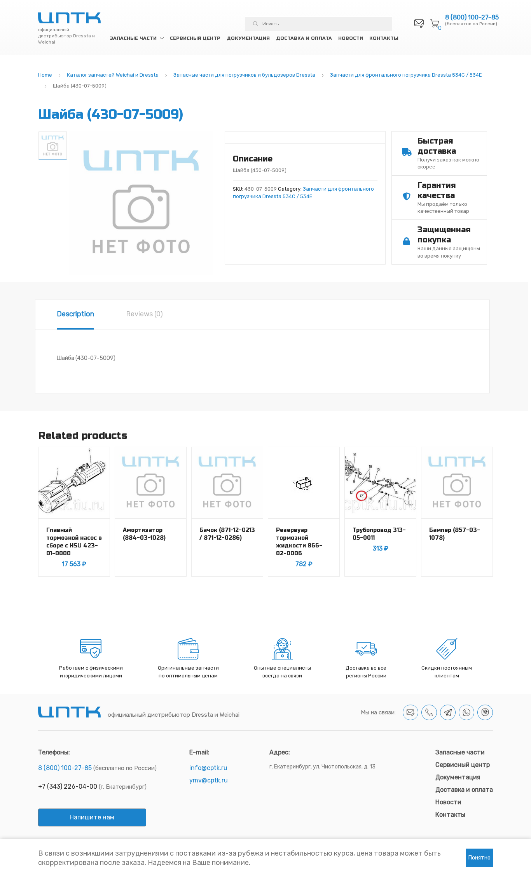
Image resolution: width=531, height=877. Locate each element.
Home (45, 75)
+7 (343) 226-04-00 (67, 786)
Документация (248, 38)
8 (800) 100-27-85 (472, 17)
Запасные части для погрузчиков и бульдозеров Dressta (244, 75)
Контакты (383, 38)
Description (75, 314)
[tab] (75, 315)
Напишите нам (92, 817)
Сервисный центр (195, 38)
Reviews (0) (144, 314)
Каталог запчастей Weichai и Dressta (113, 75)
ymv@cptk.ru (208, 780)
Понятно (479, 857)
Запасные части (133, 38)
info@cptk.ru (208, 768)
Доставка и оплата (304, 38)
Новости (350, 38)
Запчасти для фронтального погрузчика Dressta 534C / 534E (406, 75)
